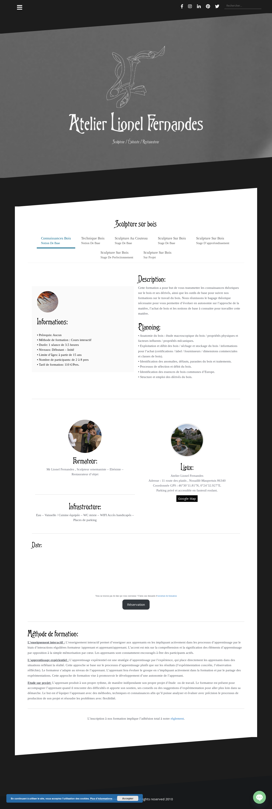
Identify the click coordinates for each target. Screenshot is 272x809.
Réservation (136, 604)
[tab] (56, 241)
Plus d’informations (101, 798)
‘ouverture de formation (167, 596)
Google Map (187, 498)
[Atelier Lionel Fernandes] (136, 78)
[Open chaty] (259, 797)
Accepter (127, 798)
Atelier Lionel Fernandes (136, 122)
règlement (177, 718)
